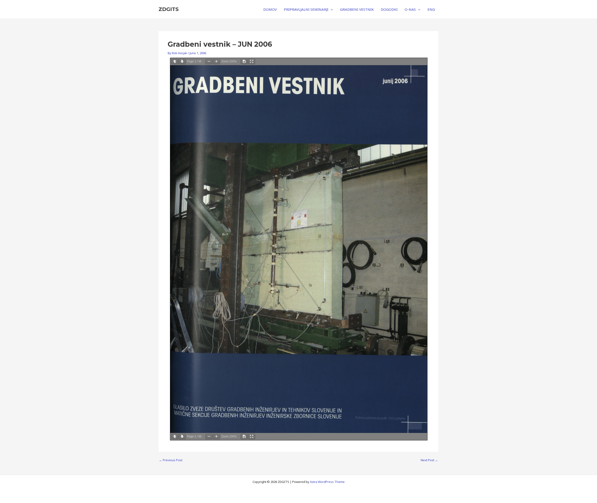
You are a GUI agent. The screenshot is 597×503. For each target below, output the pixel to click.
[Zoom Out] (208, 61)
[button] (330, 9)
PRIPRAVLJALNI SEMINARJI (306, 9)
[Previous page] (174, 61)
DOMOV (270, 9)
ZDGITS (169, 9)
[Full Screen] (251, 61)
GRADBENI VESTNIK (357, 9)
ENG (431, 9)
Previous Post (170, 460)
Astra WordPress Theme (327, 482)
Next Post (429, 460)
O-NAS (410, 9)
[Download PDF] (244, 61)
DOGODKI (389, 9)
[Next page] (182, 61)
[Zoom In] (216, 61)
